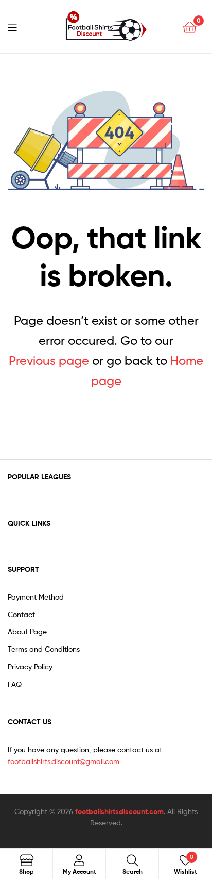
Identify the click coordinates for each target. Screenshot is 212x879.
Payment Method (36, 596)
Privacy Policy (30, 666)
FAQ (15, 683)
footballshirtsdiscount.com (119, 811)
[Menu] (18, 26)
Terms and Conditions (44, 648)
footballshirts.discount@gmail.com (63, 761)
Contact (21, 614)
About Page (27, 631)
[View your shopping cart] (190, 26)
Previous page (49, 360)
